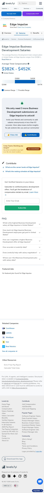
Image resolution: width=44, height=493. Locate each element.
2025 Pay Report (8, 427)
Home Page (6, 404)
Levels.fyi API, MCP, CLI (10, 431)
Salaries (4, 8)
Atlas (4, 413)
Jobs (15, 8)
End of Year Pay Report (12, 365)
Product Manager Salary (30, 421)
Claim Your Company (24, 27)
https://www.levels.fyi (19, 388)
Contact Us (6, 438)
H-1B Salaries (7, 425)
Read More (6, 59)
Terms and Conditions (30, 446)
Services (26, 8)
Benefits (36, 33)
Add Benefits (26, 406)
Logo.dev (39, 451)
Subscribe (22, 208)
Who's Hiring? (27, 439)
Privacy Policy (27, 448)
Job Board (5, 406)
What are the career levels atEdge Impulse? (22, 167)
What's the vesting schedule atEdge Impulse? (23, 171)
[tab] (7, 33)
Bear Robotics (11, 346)
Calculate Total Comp (12, 368)
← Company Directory (8, 18)
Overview (7, 33)
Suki (7, 342)
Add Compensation (29, 404)
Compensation (7, 409)
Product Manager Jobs (30, 432)
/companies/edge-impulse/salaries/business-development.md (17, 380)
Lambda (9, 333)
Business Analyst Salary (30, 423)
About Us (5, 440)
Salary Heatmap (7, 411)
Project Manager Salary (30, 427)
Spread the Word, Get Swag (10, 435)
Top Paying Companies (10, 429)
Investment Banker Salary (31, 425)
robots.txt (7, 383)
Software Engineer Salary (31, 416)
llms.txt (16, 383)
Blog (23, 441)
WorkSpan (10, 337)
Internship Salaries (8, 422)
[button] (22, 224)
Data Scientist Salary (29, 418)
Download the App (14, 459)
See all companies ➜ (9, 351)
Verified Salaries (8, 420)
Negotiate (36, 491)
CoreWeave (10, 328)
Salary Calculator (8, 416)
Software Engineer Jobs (30, 430)
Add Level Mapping (29, 409)
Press (24, 444)
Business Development (24, 39)
